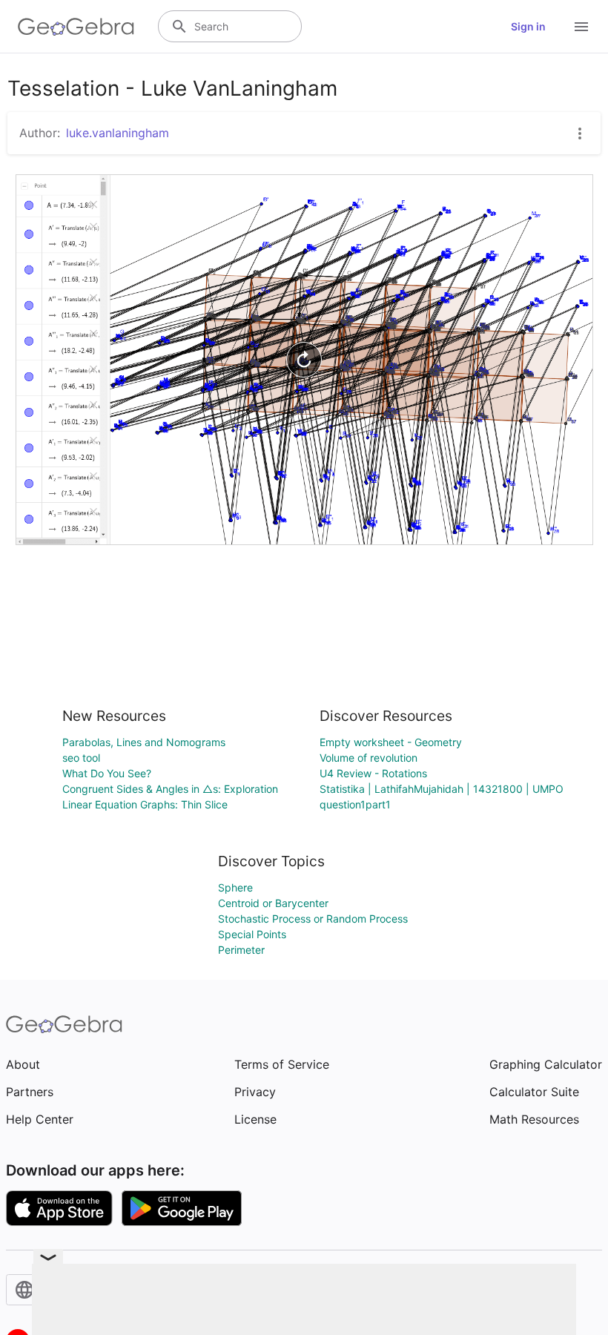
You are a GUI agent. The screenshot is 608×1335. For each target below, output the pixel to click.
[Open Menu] (581, 27)
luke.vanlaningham (117, 132)
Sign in (528, 26)
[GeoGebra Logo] (76, 27)
